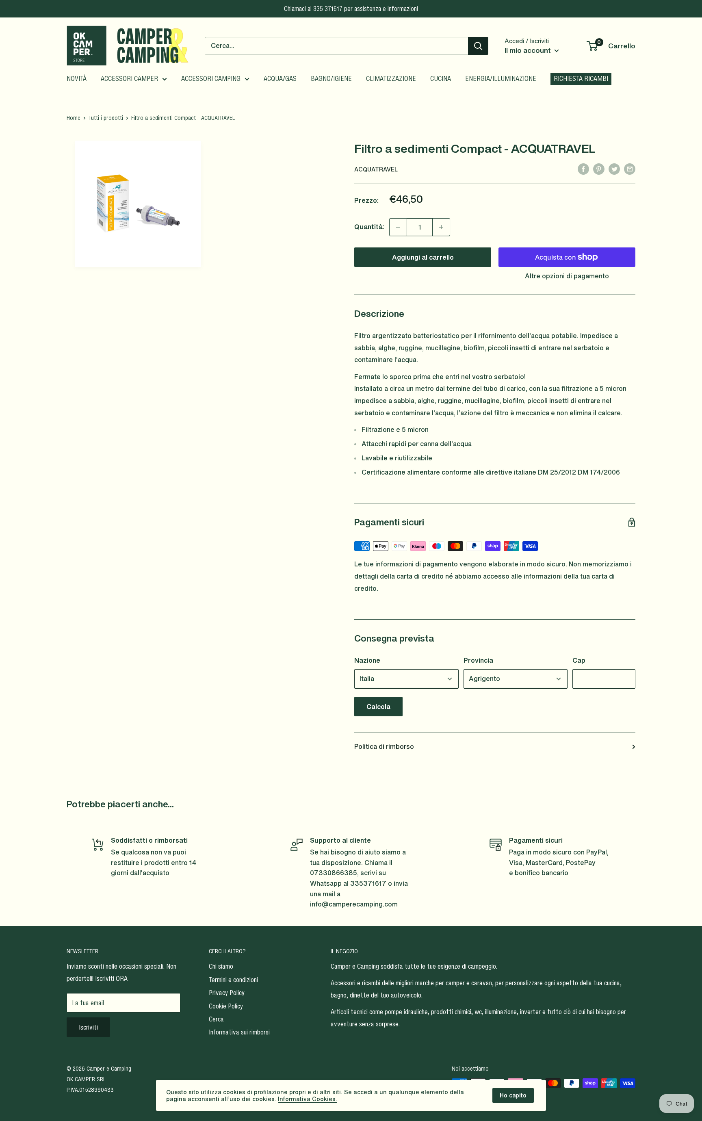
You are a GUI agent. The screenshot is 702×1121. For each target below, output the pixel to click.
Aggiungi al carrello (423, 257)
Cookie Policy (226, 1006)
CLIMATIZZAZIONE (391, 78)
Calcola (378, 706)
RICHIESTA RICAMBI (581, 78)
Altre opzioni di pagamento (567, 276)
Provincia (478, 660)
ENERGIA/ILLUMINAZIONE (500, 78)
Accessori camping (210, 78)
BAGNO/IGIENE (331, 78)
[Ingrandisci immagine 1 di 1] (138, 204)
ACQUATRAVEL (376, 169)
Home (73, 117)
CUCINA (440, 78)
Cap (578, 660)
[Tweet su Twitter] (614, 169)
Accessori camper (129, 78)
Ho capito (513, 1095)
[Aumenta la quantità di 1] (441, 227)
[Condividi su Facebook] (583, 169)
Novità (77, 78)
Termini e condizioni (233, 979)
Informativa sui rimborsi (239, 1032)
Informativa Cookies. (307, 1099)
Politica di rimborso (384, 746)
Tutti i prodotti (106, 117)
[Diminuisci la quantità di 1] (398, 227)
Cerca (216, 1019)
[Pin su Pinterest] (598, 169)
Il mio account (528, 50)
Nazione (367, 660)
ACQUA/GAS (280, 78)
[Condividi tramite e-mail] (629, 169)
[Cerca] (478, 46)
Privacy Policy (227, 992)
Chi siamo (221, 966)
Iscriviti (88, 1027)
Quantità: (369, 227)
